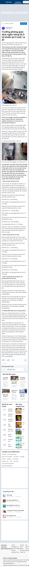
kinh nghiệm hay (11, 454)
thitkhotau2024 (9, 27)
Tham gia (23, 23)
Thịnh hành (8, 2)
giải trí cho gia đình (7, 456)
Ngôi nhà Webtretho (6, 548)
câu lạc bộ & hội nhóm (8, 463)
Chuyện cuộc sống (14, 23)
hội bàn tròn (5, 461)
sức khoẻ (16, 456)
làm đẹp (22, 456)
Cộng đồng (18, 2)
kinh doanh (16, 459)
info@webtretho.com (10, 563)
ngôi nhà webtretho (7, 466)
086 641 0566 (23, 561)
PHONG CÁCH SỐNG (9, 23)
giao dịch (16, 461)
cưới (11, 461)
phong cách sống (15, 552)
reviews (9, 459)
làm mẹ (4, 454)
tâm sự (4, 459)
